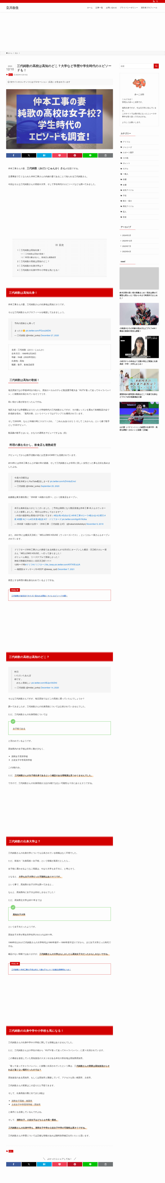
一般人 (125, 174)
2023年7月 (126, 246)
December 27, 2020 (50, 335)
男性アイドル (128, 206)
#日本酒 (34, 519)
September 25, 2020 (50, 486)
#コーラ (85, 515)
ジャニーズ (127, 147)
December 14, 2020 (50, 687)
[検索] (157, 1)
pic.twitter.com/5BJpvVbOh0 (44, 682)
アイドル (126, 141)
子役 (124, 195)
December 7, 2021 (66, 569)
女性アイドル (128, 190)
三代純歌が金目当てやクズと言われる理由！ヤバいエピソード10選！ (39, 595)
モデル (125, 168)
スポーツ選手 (128, 152)
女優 (124, 184)
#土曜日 (100, 515)
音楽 (124, 217)
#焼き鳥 (57, 515)
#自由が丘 (66, 515)
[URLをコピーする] (105, 155)
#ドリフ (29, 564)
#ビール (26, 519)
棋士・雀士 (127, 200)
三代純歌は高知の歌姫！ (35, 253)
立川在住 (12, 7)
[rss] (153, 1)
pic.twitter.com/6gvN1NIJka (74, 519)
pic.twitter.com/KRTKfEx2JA (67, 564)
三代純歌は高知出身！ (31, 250)
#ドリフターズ (39, 564)
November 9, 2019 (94, 523)
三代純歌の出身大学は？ (32, 265)
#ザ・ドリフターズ (52, 519)
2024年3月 (126, 235)
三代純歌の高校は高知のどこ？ (35, 261)
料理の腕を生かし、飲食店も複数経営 (40, 257)
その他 (125, 158)
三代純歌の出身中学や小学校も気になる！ (40, 269)
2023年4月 (126, 251)
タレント (126, 163)
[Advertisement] (82, 31)
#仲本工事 (76, 515)
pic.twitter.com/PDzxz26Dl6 (38, 330)
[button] (13, 155)
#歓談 (40, 519)
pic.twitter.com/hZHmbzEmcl (63, 481)
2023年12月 (127, 240)
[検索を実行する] (156, 66)
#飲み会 (92, 515)
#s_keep (50, 564)
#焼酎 (19, 519)
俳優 (124, 179)
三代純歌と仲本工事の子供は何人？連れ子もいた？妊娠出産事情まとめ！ (41, 969)
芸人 (10, 75)
